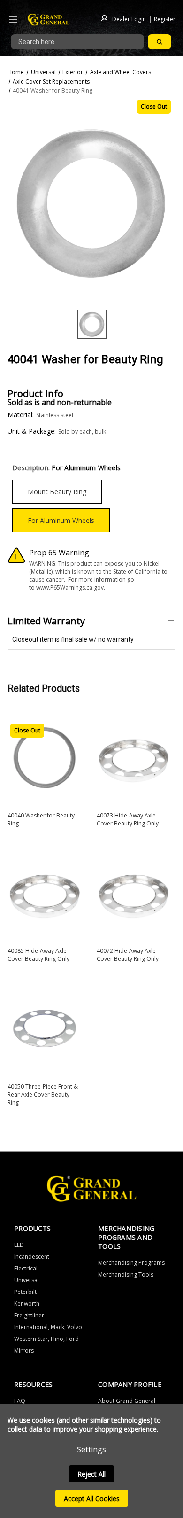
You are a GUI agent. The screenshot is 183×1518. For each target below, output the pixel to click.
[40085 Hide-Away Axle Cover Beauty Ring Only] (44, 893)
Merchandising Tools (125, 1274)
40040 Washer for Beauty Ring (41, 819)
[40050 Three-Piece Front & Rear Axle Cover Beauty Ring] (44, 1028)
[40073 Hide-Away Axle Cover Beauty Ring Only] (133, 758)
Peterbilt (25, 1292)
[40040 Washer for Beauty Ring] (44, 758)
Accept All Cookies (92, 1498)
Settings (91, 1449)
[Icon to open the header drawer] (13, 19)
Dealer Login (129, 19)
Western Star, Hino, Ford (46, 1339)
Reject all (91, 1474)
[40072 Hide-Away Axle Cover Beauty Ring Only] (133, 893)
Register (164, 19)
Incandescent (31, 1257)
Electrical (26, 1268)
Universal (26, 1280)
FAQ (19, 1401)
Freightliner (29, 1315)
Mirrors (24, 1351)
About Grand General (126, 1401)
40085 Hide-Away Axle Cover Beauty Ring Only (38, 955)
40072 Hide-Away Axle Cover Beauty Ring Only (128, 955)
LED (19, 1245)
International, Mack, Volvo (48, 1327)
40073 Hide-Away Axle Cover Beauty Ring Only (128, 819)
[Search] (159, 41)
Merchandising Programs (131, 1263)
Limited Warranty (46, 621)
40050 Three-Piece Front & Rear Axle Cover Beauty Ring (43, 1094)
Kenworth (26, 1304)
